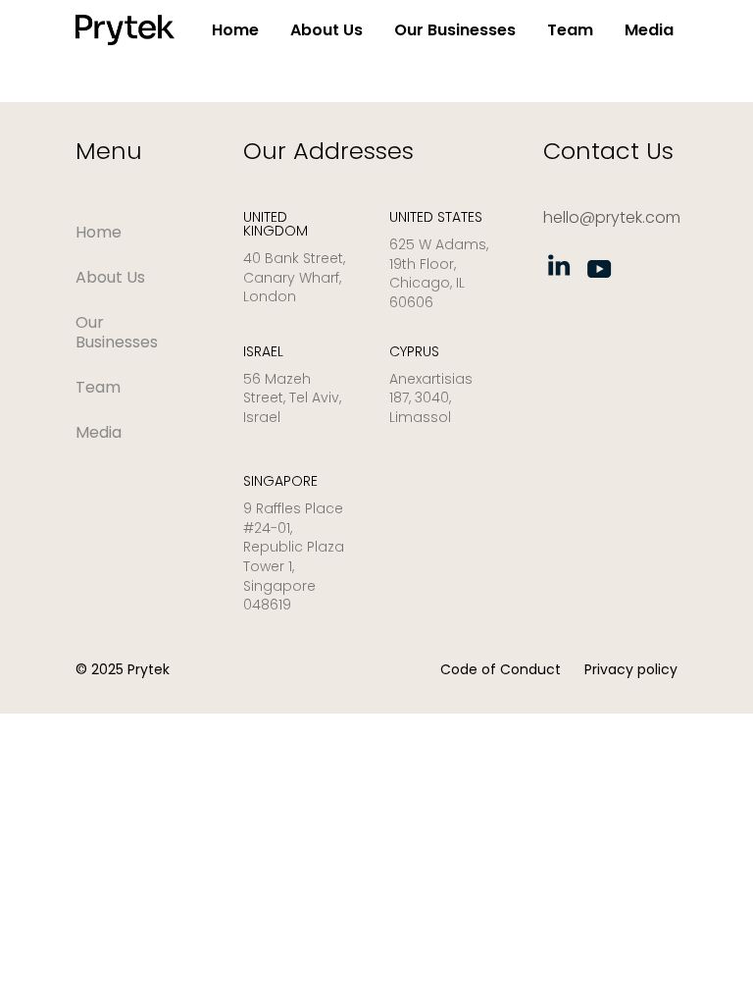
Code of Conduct (500, 669)
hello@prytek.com (611, 217)
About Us (326, 30)
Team (570, 30)
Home (235, 30)
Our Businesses (455, 30)
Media (649, 30)
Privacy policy (631, 669)
